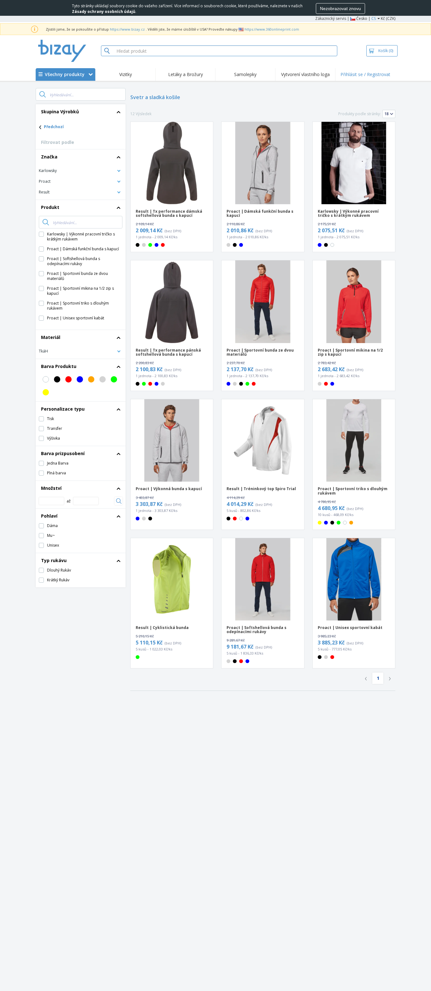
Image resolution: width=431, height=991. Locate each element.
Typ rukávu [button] (54, 560)
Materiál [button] (50, 337)
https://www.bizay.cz (127, 29)
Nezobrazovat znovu (340, 8)
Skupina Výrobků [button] (60, 112)
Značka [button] (49, 157)
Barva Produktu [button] (58, 366)
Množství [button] (51, 488)
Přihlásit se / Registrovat (365, 74)
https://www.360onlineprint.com (272, 29)
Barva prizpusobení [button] (63, 453)
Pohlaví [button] (49, 516)
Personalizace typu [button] (63, 409)
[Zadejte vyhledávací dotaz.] (42, 94)
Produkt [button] (50, 207)
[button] (80, 170)
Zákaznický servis (330, 18)
